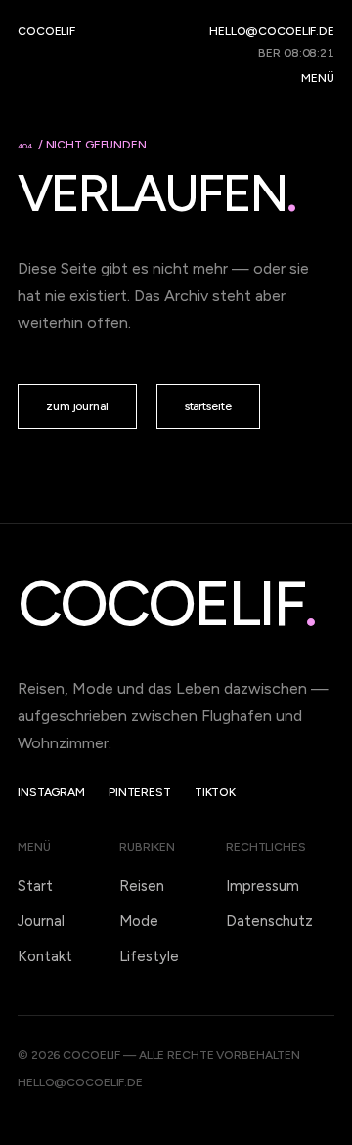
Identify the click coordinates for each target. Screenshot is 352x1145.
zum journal (77, 406)
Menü (317, 78)
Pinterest (140, 792)
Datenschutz (269, 921)
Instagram (51, 792)
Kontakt (45, 956)
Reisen (141, 886)
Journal (41, 921)
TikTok (215, 792)
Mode (138, 921)
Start (35, 886)
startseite (208, 406)
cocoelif (46, 31)
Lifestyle (149, 956)
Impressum (262, 886)
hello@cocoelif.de (271, 31)
